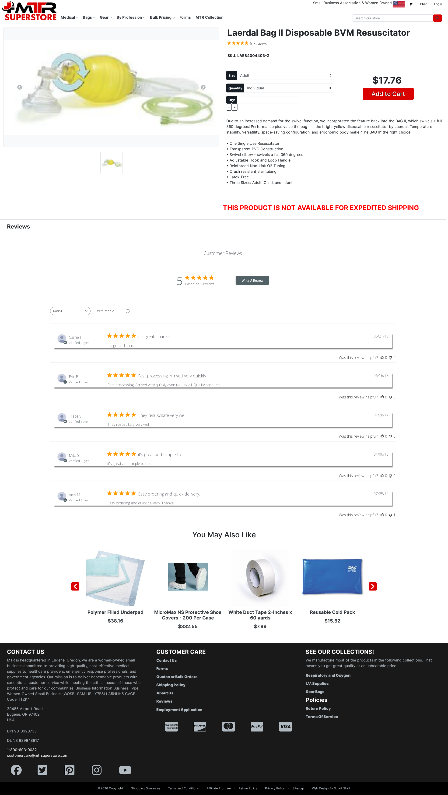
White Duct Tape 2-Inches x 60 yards (260, 615)
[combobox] (70, 311)
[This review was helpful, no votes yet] (382, 357)
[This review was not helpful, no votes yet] (390, 357)
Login (438, 4)
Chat (423, 4)
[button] (20, 87)
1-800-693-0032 (22, 749)
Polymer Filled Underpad (116, 612)
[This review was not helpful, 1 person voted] (390, 514)
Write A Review (252, 280)
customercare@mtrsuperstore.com (37, 755)
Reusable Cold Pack (332, 612)
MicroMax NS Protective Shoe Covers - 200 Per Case (187, 615)
